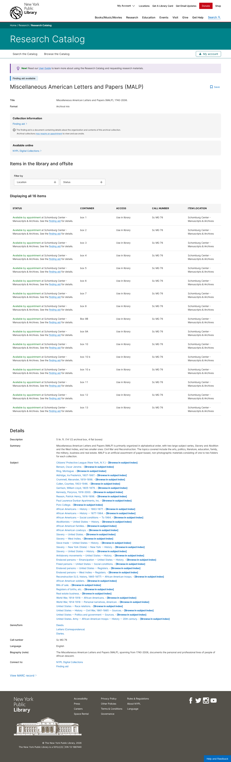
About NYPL (134, 703)
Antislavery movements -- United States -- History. (84, 555)
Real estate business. (68, 593)
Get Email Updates (186, 5)
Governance (107, 713)
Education (148, 17)
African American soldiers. (70, 580)
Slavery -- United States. (70, 534)
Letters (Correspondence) (70, 629)
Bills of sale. (62, 585)
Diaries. (60, 633)
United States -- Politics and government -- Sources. (85, 614)
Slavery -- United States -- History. (75, 551)
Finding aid (19, 123)
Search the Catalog (25, 54)
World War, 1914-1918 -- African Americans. (80, 597)
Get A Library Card (162, 5)
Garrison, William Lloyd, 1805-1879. (76, 487)
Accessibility (81, 698)
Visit (175, 17)
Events (163, 17)
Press (77, 703)
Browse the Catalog (57, 54)
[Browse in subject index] (123, 462)
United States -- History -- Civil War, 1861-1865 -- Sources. (89, 610)
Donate (206, 5)
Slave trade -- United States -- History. (77, 542)
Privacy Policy (109, 698)
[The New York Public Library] (24, 11)
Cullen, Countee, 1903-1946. (72, 483)
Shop (218, 5)
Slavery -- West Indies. (68, 538)
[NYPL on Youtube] (213, 700)
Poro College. (63, 504)
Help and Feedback (217, 758)
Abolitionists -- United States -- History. (78, 521)
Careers (78, 708)
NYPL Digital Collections (69, 662)
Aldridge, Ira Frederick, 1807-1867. (75, 475)
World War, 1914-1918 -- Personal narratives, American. (86, 601)
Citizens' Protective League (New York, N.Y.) (81, 462)
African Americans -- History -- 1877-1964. (80, 513)
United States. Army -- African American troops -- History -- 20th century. (97, 618)
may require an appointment (49, 133)
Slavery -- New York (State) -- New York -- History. (84, 547)
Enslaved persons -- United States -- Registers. (82, 568)
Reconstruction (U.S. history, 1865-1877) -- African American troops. (94, 576)
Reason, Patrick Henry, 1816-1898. (75, 496)
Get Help (197, 17)
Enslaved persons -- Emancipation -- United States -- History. (90, 559)
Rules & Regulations (138, 698)
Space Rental (81, 713)
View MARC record (22, 675)
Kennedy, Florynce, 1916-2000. (73, 492)
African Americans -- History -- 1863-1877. (79, 509)
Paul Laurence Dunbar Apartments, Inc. (78, 500)
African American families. (70, 525)
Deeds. (60, 625)
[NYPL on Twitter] (198, 700)
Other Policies (108, 703)
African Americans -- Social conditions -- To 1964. (83, 517)
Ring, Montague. (65, 471)
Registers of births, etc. (69, 589)
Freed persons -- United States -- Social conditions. (84, 563)
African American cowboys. (71, 530)
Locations (144, 5)
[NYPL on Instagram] (205, 700)
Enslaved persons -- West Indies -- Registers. (81, 572)
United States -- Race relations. (73, 606)
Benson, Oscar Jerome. (69, 466)
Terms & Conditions (111, 708)
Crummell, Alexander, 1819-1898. (74, 479)
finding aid (55, 220)
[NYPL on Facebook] (190, 700)
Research (132, 17)
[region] (115, 309)
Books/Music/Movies (108, 17)
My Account (124, 5)
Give (185, 17)
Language (132, 708)
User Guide (45, 68)
